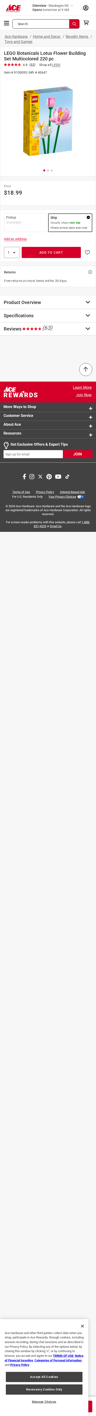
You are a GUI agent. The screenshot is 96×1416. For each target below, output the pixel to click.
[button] (48, 121)
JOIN (77, 454)
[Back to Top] (85, 369)
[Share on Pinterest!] (49, 476)
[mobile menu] (7, 23)
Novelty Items (77, 36)
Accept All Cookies (44, 1377)
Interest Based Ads (72, 492)
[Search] (74, 24)
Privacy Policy (45, 492)
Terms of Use (21, 492)
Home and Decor (47, 36)
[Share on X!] (40, 476)
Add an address (15, 239)
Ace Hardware (16, 36)
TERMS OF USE (63, 1355)
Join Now (84, 395)
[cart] (87, 23)
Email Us (56, 526)
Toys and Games (18, 41)
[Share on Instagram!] (31, 476)
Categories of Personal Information (58, 1360)
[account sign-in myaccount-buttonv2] (85, 8)
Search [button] (23, 24)
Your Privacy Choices (62, 496)
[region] (44, 1367)
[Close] (82, 1326)
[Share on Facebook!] (24, 476)
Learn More (82, 387)
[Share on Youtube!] (58, 476)
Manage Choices (44, 1401)
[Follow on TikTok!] (67, 476)
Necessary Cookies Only (44, 1389)
